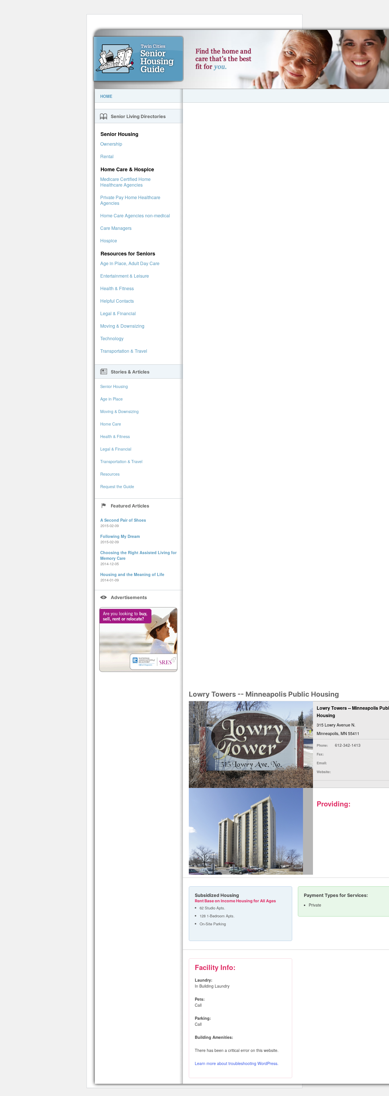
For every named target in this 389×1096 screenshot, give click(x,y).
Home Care (110, 424)
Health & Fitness (117, 288)
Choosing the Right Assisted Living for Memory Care (138, 555)
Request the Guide (117, 486)
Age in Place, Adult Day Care (129, 263)
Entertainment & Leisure (124, 276)
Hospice (108, 240)
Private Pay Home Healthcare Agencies (130, 200)
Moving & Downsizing (122, 326)
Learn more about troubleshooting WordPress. (237, 1063)
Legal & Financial (118, 313)
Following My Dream (120, 536)
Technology (112, 338)
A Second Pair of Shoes (123, 520)
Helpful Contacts (117, 301)
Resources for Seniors (128, 253)
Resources (110, 474)
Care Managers (116, 228)
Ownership (111, 144)
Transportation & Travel (123, 351)
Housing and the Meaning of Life (132, 574)
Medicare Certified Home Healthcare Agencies (125, 182)
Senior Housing (119, 134)
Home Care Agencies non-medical (135, 215)
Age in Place (111, 399)
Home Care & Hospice (127, 169)
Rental (107, 156)
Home (106, 96)
